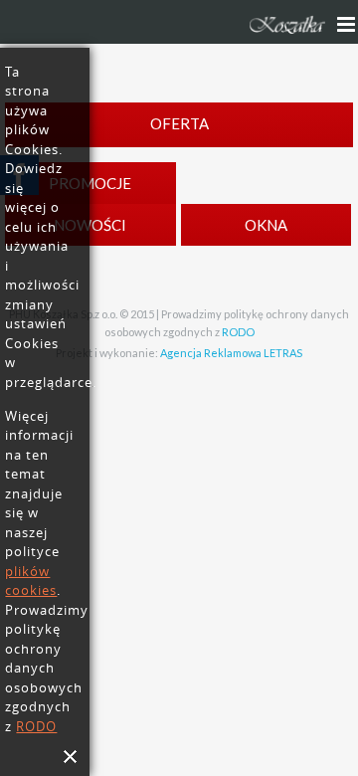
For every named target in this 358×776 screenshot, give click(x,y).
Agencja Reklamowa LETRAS (231, 352)
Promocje (90, 183)
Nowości (90, 225)
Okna (266, 225)
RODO (238, 331)
